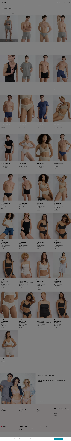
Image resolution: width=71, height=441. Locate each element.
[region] (35, 439)
